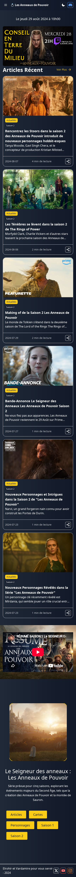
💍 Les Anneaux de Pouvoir (30, 5)
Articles (16, 814)
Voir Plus (62, 69)
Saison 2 (17, 836)
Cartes (38, 814)
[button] (63, 5)
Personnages (20, 825)
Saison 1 (47, 825)
